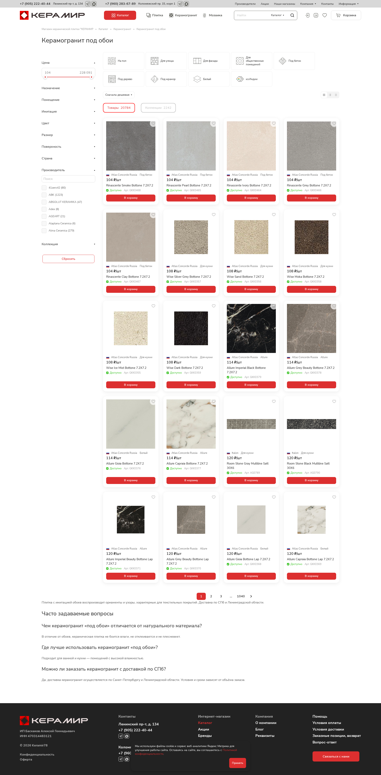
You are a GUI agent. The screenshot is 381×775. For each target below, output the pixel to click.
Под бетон (146, 175)
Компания (264, 716)
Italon (235, 453)
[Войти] (307, 15)
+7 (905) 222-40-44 (35, 4)
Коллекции (158, 108)
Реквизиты (264, 735)
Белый (144, 453)
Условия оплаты (327, 722)
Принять (237, 763)
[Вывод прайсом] (336, 95)
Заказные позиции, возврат (337, 735)
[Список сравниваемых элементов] (316, 15)
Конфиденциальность (37, 755)
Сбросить (68, 259)
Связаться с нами (336, 756)
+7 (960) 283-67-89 (120, 4)
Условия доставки (328, 729)
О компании (265, 722)
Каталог (205, 722)
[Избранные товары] (324, 15)
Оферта (26, 760)
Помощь (320, 716)
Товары (119, 108)
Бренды (205, 735)
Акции (203, 729)
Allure (263, 357)
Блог (259, 729)
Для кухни (206, 266)
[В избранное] (153, 123)
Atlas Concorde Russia (124, 175)
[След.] (251, 596)
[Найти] (292, 15)
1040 (241, 596)
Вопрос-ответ (325, 742)
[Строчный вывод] (330, 95)
